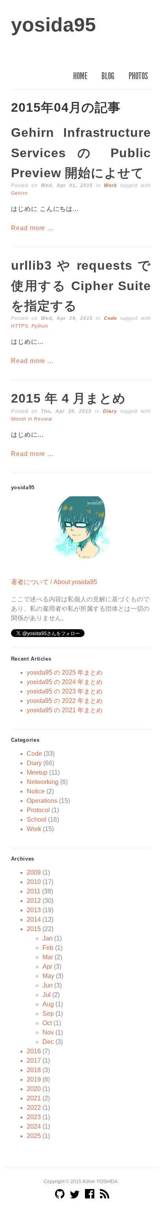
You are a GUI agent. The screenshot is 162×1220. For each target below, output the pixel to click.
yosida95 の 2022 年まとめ (65, 700)
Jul (46, 994)
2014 (34, 919)
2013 (34, 910)
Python (40, 326)
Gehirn (19, 193)
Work (110, 185)
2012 (34, 900)
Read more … (32, 228)
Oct (47, 1023)
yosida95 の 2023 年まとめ (65, 691)
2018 (34, 1070)
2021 (34, 1098)
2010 (34, 882)
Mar (47, 957)
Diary (110, 411)
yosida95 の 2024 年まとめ (65, 682)
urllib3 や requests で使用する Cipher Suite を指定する (81, 285)
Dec (48, 1041)
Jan (47, 938)
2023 (34, 1117)
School (36, 819)
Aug (48, 1004)
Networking (43, 782)
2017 (34, 1060)
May (48, 976)
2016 (34, 1051)
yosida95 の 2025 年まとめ (65, 672)
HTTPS (19, 326)
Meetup (37, 772)
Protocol (38, 810)
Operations (42, 800)
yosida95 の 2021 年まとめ (65, 710)
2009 (34, 872)
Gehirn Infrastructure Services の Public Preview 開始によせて (81, 152)
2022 (34, 1107)
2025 (34, 1136)
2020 (34, 1089)
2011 (33, 891)
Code (110, 318)
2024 (34, 1126)
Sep (48, 1013)
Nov (48, 1032)
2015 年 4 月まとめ (68, 398)
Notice (36, 791)
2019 (34, 1079)
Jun (47, 985)
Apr (47, 966)
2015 (34, 929)
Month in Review (31, 419)
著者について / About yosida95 (54, 582)
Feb (47, 947)
